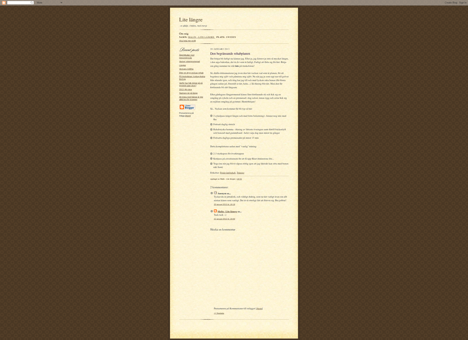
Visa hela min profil (187, 41)
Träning (240, 172)
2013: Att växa (185, 89)
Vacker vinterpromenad (189, 61)
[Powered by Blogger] (187, 109)
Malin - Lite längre (201, 37)
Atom (188, 116)
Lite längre (191, 19)
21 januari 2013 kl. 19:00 (224, 219)
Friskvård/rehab (228, 172)
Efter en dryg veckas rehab (191, 73)
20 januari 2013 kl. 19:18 (224, 204)
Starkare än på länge (188, 93)
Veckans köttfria (186, 69)
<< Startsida (219, 313)
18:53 (239, 179)
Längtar (182, 65)
